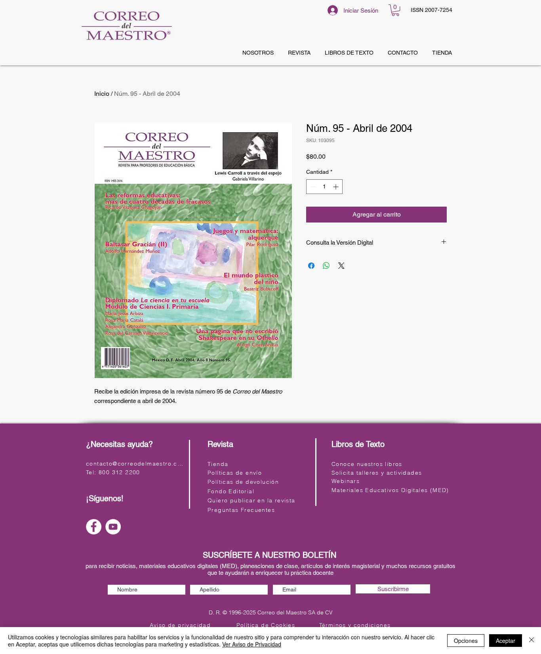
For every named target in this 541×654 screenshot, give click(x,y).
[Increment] (336, 187)
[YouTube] (113, 526)
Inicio (101, 93)
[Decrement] (312, 187)
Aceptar (505, 640)
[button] (395, 10)
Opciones (466, 640)
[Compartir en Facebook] (311, 265)
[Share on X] (341, 265)
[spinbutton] (324, 187)
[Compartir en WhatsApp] (326, 265)
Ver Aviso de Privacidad (251, 644)
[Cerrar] (531, 640)
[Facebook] (93, 526)
